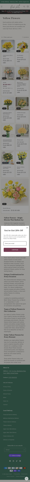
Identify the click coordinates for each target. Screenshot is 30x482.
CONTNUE (15, 250)
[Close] (27, 228)
